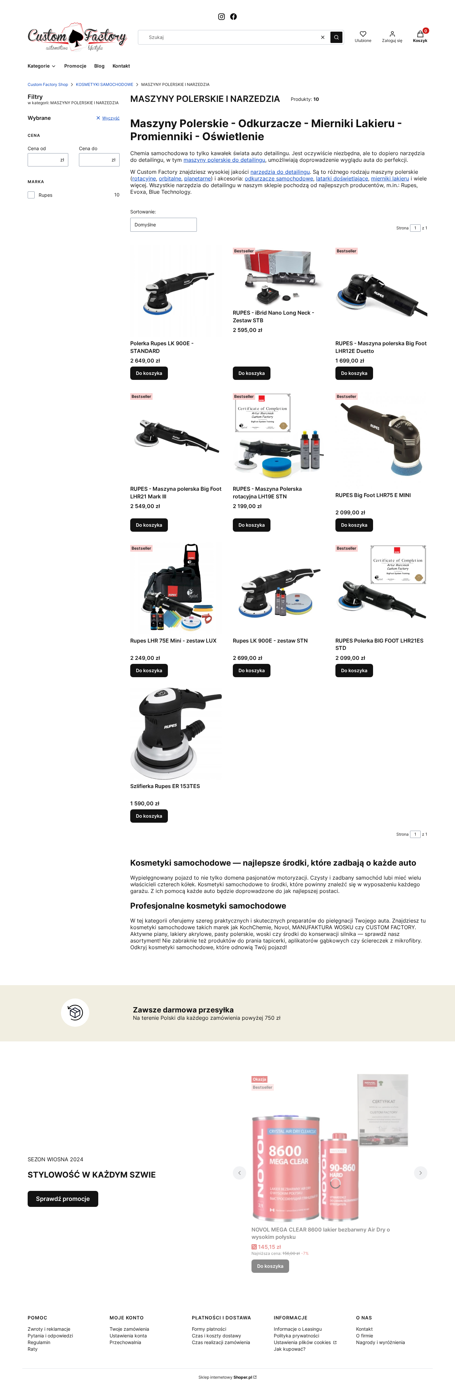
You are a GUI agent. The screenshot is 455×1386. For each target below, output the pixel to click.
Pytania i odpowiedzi (50, 1335)
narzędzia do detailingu (280, 171)
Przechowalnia (125, 1342)
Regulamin (39, 1342)
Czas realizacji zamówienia (221, 1342)
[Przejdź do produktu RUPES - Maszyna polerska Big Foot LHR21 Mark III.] (176, 436)
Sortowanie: (143, 211)
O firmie (364, 1335)
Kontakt (364, 1329)
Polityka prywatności (296, 1335)
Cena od (37, 148)
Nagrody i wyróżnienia (380, 1342)
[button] (336, 37)
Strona (402, 227)
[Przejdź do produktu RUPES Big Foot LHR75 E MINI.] (381, 440)
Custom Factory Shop (48, 84)
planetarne (197, 178)
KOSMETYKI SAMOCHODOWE (104, 84)
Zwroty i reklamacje (49, 1329)
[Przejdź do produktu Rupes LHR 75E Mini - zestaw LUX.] (176, 588)
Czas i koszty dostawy (216, 1335)
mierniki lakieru (390, 178)
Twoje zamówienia (129, 1329)
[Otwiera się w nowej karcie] (221, 16)
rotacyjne (144, 178)
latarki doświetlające (342, 178)
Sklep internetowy (225, 1377)
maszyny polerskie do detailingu (224, 159)
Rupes (45, 195)
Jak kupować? (289, 1349)
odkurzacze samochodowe (279, 178)
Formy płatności (209, 1329)
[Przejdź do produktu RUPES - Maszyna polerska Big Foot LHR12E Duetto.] (381, 291)
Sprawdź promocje (63, 1198)
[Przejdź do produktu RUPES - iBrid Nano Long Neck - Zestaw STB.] (279, 275)
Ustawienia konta (128, 1335)
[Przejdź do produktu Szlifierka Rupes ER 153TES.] (176, 734)
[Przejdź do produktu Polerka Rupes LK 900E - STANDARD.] (176, 291)
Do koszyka (149, 373)
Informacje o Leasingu (298, 1329)
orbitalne (170, 178)
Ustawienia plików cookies (303, 1342)
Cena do (88, 148)
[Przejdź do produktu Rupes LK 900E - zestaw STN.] (279, 588)
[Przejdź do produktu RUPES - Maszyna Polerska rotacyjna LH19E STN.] (279, 436)
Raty (33, 1349)
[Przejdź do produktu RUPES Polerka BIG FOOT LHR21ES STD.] (381, 588)
